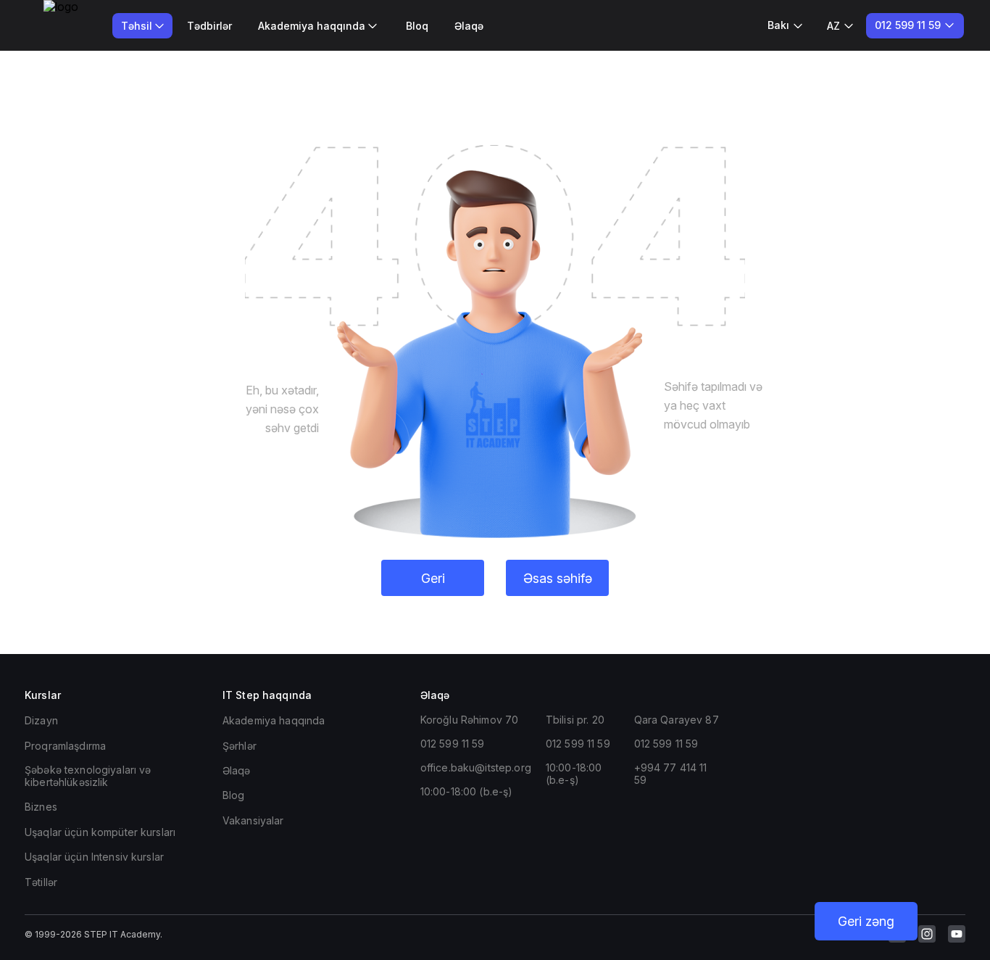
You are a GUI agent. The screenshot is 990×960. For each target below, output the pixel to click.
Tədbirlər (209, 26)
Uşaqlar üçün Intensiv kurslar (94, 857)
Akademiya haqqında (273, 720)
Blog (233, 795)
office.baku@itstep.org (475, 767)
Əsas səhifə (557, 578)
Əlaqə (468, 26)
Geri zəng (866, 921)
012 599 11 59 (452, 743)
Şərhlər (239, 746)
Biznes (41, 806)
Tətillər (41, 882)
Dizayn (41, 720)
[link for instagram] (927, 934)
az (833, 25)
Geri (433, 578)
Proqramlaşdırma (65, 746)
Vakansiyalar (253, 820)
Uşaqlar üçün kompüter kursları (100, 832)
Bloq (417, 26)
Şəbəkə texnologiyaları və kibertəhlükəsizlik (88, 776)
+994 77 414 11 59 (670, 773)
